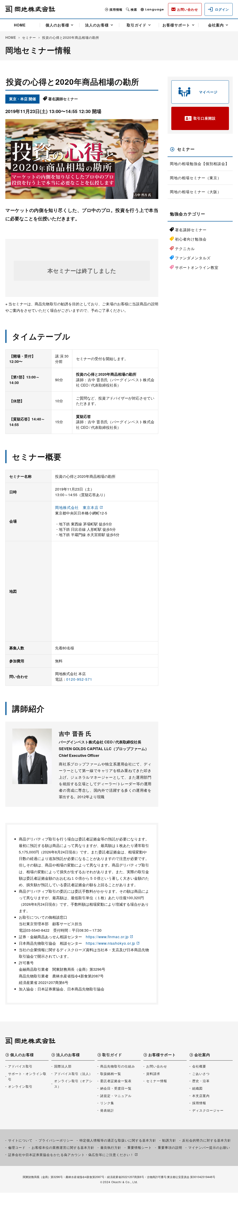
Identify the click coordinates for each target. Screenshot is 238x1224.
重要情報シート (139, 1147)
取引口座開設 (204, 118)
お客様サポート (176, 25)
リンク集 (107, 1102)
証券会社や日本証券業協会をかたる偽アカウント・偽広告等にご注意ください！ (71, 1154)
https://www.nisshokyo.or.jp (110, 943)
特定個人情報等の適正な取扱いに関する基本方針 (117, 1140)
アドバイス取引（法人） (73, 1073)
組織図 (197, 1088)
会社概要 (199, 1066)
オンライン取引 (20, 1086)
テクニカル (185, 248)
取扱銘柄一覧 (110, 1073)
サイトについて (20, 1140)
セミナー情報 (156, 1080)
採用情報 (115, 9)
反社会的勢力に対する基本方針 (206, 1140)
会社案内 (216, 25)
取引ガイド (136, 25)
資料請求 (153, 1073)
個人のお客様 (57, 25)
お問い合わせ (156, 1066)
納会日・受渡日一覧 (116, 1088)
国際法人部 (63, 1066)
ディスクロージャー (208, 1110)
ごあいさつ (201, 1073)
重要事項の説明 (170, 1147)
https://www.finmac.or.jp (107, 936)
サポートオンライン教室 (196, 267)
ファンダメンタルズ (193, 257)
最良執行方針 (110, 1147)
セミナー (186, 149)
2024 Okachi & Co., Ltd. (120, 1182)
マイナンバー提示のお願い (209, 1147)
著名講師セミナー (191, 229)
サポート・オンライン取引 (27, 1076)
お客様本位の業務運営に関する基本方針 (63, 1147)
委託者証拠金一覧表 (116, 1080)
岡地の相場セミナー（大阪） (195, 191)
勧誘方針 (169, 1140)
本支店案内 (201, 1095)
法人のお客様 (97, 25)
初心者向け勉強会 (191, 239)
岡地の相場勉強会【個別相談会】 (199, 163)
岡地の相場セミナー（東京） (195, 177)
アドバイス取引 (20, 1066)
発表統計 (107, 1110)
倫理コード (17, 1147)
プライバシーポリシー (56, 1140)
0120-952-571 (79, 679)
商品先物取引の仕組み (117, 1066)
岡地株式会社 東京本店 (77, 507)
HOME (20, 25)
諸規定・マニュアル (116, 1095)
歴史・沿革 (201, 1080)
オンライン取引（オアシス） (73, 1083)
